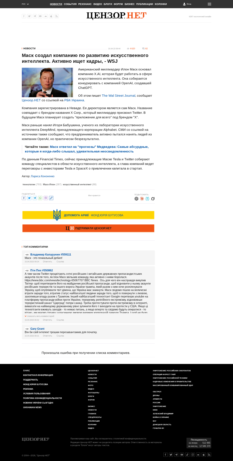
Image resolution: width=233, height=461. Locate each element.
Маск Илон (52, 184)
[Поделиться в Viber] (46, 197)
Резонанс (85, 4)
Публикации (144, 4)
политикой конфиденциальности (130, 438)
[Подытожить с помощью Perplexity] (147, 198)
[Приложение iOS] (51, 16)
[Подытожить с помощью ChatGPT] (136, 198)
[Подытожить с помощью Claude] (142, 198)
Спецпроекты (94, 417)
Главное (92, 414)
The (105, 95)
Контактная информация (38, 375)
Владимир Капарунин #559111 (50, 254)
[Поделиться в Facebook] (24, 197)
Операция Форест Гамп (164, 374)
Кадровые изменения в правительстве (172, 382)
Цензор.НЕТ (31, 100)
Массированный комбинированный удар (173, 385)
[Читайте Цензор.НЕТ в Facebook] (165, 455)
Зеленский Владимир (163, 414)
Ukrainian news (32, 407)
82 (146, 49)
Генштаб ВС (158, 428)
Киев (155, 410)
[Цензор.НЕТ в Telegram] (35, 16)
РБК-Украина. (74, 100)
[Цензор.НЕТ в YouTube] (40, 16)
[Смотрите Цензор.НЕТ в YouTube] (182, 455)
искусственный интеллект (80, 184)
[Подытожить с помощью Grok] (153, 198)
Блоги (108, 4)
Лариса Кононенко (42, 176)
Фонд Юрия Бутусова (35, 384)
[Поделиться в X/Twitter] (29, 197)
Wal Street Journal (121, 95)
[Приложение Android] (46, 16)
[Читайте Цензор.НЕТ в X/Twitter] (171, 455)
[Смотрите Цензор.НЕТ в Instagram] (193, 455)
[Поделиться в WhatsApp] (40, 197)
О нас (26, 370)
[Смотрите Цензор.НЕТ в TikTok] (187, 455)
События (70, 4)
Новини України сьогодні (38, 403)
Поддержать (30, 380)
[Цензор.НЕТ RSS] (57, 16)
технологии (32, 184)
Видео (97, 4)
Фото (90, 385)
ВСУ (154, 421)
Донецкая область (162, 425)
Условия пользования (36, 393)
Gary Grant (37, 328)
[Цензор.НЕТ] (116, 16)
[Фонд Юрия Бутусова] (88, 215)
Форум (118, 4)
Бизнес (130, 4)
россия (156, 403)
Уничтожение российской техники (170, 378)
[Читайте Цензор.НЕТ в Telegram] (176, 455)
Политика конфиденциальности (42, 398)
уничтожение (159, 406)
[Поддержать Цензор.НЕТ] (88, 228)
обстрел (157, 392)
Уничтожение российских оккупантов (172, 371)
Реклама (28, 389)
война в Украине (161, 417)
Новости (56, 4)
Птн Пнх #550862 (41, 270)
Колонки (161, 4)
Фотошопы (93, 393)
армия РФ (157, 399)
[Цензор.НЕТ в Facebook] (24, 16)
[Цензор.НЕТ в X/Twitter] (29, 16)
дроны (156, 395)
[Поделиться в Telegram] (35, 197)
